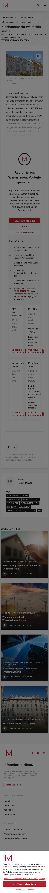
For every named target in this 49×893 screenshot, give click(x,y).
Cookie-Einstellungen (24, 890)
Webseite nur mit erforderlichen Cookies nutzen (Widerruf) (24, 879)
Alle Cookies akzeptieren (24, 884)
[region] (24, 872)
